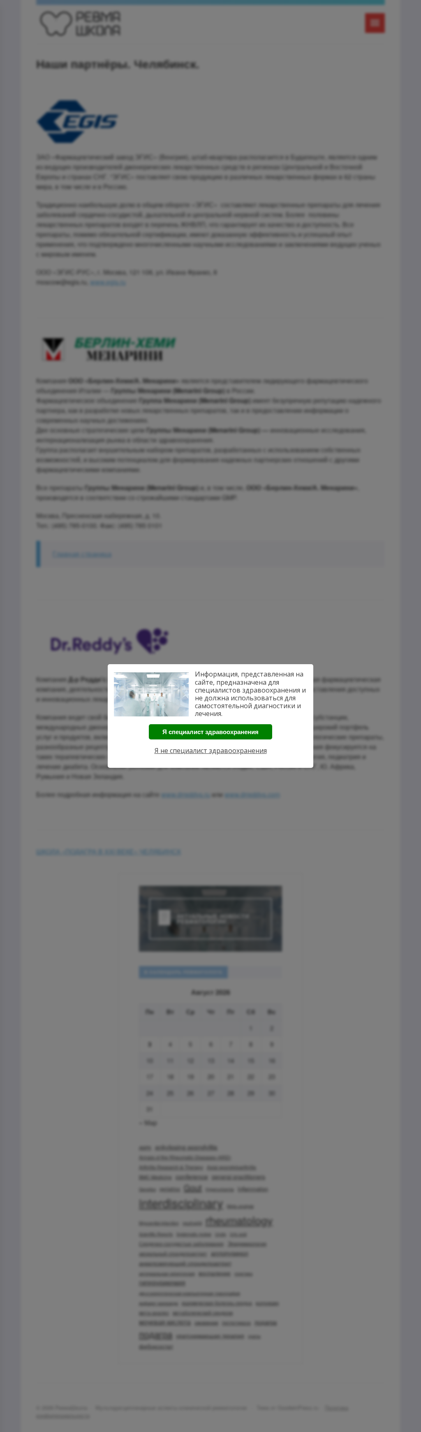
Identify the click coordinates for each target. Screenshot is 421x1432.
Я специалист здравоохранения (210, 731)
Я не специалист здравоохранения (211, 750)
